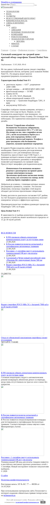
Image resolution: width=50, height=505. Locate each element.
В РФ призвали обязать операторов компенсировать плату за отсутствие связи (24, 238)
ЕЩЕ (8, 25)
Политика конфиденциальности (15, 480)
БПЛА (8, 14)
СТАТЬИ (15, 46)
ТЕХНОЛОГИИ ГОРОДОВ (22, 39)
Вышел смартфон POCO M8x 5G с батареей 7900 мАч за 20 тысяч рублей (25, 266)
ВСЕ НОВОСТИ (8, 233)
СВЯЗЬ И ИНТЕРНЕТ (15, 23)
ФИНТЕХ (15, 44)
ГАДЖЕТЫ (10, 16)
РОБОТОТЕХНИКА (19, 37)
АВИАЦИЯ (16, 30)
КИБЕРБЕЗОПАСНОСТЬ (16, 21)
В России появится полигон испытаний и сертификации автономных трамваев (24, 245)
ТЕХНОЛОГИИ (12, 11)
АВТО (14, 28)
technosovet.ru (9, 495)
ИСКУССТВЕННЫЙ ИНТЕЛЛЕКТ (20, 18)
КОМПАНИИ (17, 34)
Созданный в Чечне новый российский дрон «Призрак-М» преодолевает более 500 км (25, 259)
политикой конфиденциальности (27, 502)
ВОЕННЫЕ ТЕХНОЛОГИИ (22, 32)
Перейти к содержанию (11, 2)
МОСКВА (20, 41)
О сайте (4, 475)
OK (43, 502)
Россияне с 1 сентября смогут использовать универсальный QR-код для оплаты (25, 252)
